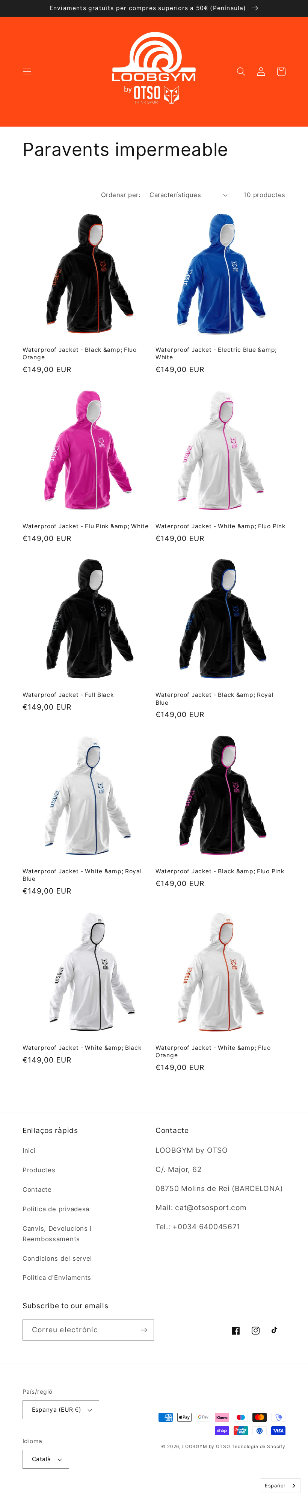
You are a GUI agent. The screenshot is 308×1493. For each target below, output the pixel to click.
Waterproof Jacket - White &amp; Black (82, 1047)
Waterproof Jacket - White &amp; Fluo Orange (213, 1051)
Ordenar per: (121, 195)
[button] (27, 72)
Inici (29, 1150)
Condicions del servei (57, 1258)
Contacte (37, 1189)
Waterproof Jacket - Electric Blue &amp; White (216, 353)
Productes (39, 1170)
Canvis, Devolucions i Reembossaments (57, 1234)
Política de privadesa (56, 1209)
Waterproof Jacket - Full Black (68, 694)
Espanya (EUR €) (56, 1409)
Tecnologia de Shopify (258, 1446)
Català (41, 1459)
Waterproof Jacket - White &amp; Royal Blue (82, 875)
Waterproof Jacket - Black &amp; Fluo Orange (80, 353)
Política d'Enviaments (57, 1277)
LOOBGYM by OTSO (206, 1446)
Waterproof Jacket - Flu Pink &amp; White (86, 526)
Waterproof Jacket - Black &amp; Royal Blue (215, 698)
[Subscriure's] (144, 1330)
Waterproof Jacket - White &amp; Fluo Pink (220, 526)
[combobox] (280, 1485)
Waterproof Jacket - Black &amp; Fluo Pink (220, 871)
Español (275, 1486)
